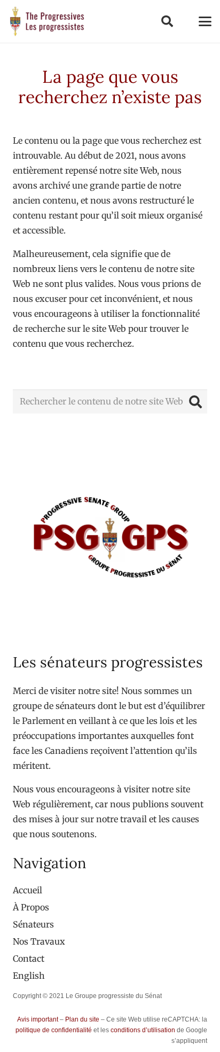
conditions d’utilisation (143, 1030)
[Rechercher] (195, 401)
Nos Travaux (39, 941)
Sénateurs (33, 924)
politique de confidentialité (53, 1030)
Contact (28, 958)
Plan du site (82, 1019)
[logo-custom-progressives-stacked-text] (47, 21)
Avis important (37, 1019)
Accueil (27, 890)
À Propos (31, 907)
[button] (166, 21)
